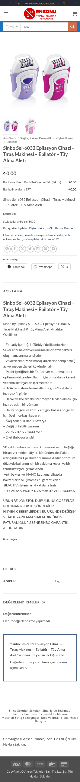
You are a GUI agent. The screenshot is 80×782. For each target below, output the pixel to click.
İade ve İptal (50, 717)
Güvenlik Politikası (53, 714)
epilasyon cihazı (43, 235)
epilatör (58, 235)
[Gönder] (72, 26)
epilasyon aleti (24, 235)
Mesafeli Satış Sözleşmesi (20, 717)
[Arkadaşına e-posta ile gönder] (37, 248)
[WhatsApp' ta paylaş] (7, 248)
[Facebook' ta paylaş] (14, 248)
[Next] (70, 77)
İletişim (40, 721)
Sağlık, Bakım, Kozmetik (36, 138)
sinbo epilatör (31, 239)
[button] (5, 14)
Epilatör (12, 141)
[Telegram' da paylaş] (53, 248)
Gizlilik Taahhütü (25, 714)
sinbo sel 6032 (50, 239)
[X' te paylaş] (22, 248)
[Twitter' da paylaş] (30, 248)
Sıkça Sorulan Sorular (24, 710)
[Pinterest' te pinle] (45, 248)
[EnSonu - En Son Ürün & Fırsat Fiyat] (40, 13)
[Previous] (10, 77)
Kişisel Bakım (65, 138)
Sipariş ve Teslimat (56, 710)
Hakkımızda (69, 717)
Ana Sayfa (9, 138)
